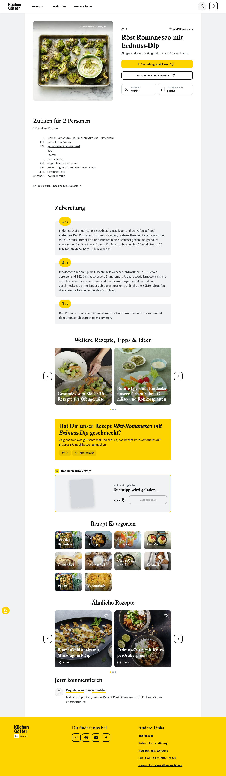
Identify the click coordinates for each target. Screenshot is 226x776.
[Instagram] (76, 737)
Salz (50, 150)
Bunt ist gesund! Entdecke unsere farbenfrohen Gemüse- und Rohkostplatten (141, 394)
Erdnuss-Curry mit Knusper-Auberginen (140, 652)
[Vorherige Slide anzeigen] (47, 376)
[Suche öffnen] (213, 6)
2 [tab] (113, 409)
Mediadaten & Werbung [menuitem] (153, 750)
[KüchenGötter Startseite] (15, 6)
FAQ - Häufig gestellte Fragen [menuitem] (157, 758)
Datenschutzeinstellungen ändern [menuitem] (160, 765)
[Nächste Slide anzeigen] (178, 376)
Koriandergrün (56, 176)
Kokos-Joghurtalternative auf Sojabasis (71, 167)
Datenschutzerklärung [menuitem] (153, 743)
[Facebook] (106, 737)
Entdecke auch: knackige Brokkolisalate (57, 185)
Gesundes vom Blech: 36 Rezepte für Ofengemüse (81, 396)
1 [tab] (110, 409)
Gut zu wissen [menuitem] (83, 6)
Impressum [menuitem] (145, 735)
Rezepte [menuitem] (37, 6)
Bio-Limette (55, 159)
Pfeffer (51, 154)
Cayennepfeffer (56, 171)
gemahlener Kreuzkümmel (63, 146)
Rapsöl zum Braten (59, 142)
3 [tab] (115, 409)
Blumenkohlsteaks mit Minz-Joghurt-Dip (78, 652)
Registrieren (75, 690)
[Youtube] (96, 737)
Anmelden (99, 690)
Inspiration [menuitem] (59, 6)
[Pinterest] (86, 737)
